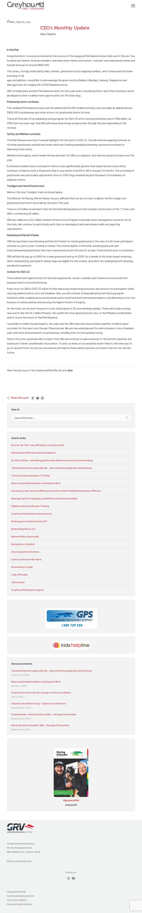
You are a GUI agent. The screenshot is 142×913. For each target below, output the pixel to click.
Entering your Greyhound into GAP (29, 521)
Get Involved (17, 582)
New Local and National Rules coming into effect (35, 483)
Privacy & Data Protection (20, 904)
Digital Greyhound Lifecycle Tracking (30, 506)
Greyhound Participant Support (27, 589)
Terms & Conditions (17, 900)
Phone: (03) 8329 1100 (19, 861)
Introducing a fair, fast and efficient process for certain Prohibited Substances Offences (56, 490)
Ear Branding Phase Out (23, 528)
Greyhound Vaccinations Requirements (31, 513)
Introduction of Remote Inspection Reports (33, 452)
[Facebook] (33, 398)
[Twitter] (38, 398)
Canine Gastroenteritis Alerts (26, 559)
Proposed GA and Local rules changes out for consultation (41, 692)
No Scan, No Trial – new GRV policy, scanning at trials (37, 445)
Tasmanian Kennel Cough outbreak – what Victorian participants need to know (51, 467)
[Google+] (42, 398)
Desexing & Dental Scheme (25, 551)
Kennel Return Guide (22, 567)
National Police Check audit (25, 536)
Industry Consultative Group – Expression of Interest (38, 703)
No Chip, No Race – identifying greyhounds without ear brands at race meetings (52, 460)
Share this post (20, 397)
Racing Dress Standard (23, 544)
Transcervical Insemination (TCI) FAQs (30, 475)
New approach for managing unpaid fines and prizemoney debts (44, 498)
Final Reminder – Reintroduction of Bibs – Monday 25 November (44, 714)
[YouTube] (73, 878)
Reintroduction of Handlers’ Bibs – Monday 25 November (40, 725)
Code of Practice (19, 574)
